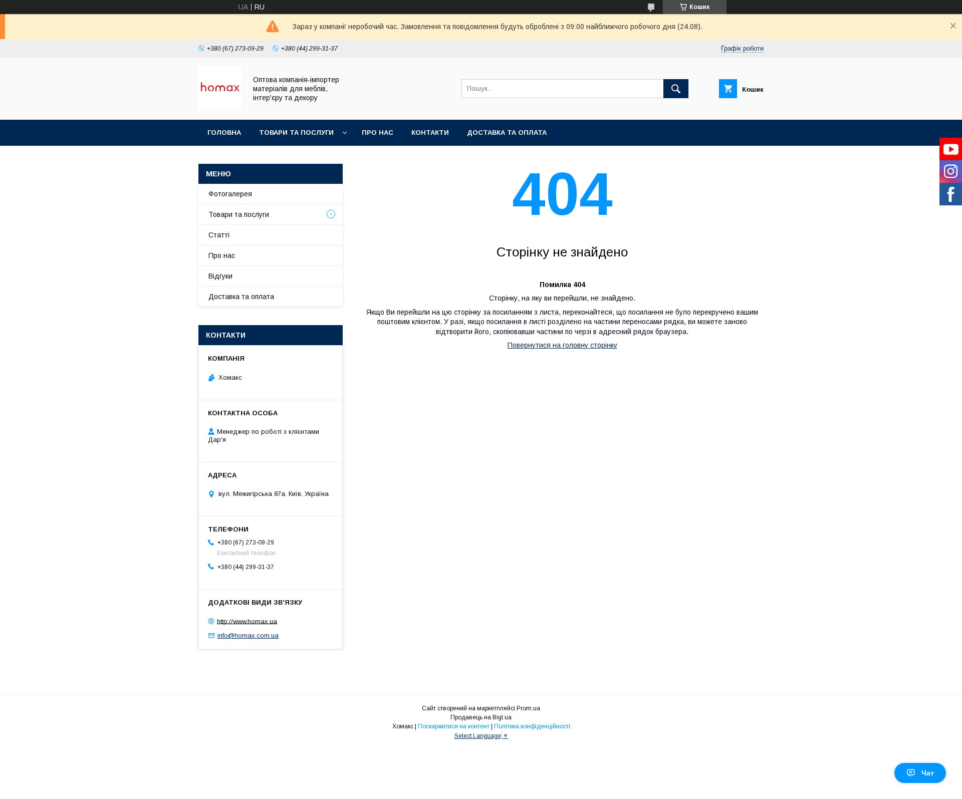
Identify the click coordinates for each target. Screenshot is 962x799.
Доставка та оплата (507, 132)
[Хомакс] (219, 107)
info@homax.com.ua (248, 635)
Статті (218, 235)
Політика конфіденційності (532, 726)
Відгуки (220, 276)
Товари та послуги (296, 132)
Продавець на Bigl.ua (481, 717)
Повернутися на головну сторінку (562, 345)
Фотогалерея (230, 194)
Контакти (430, 132)
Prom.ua (528, 708)
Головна (224, 132)
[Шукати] (675, 88)
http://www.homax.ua (247, 621)
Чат (927, 773)
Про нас (377, 132)
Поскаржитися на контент (454, 726)
